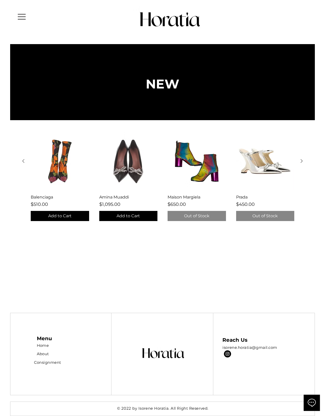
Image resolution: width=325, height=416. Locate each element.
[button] (22, 17)
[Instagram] (227, 353)
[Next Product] (302, 161)
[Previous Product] (23, 161)
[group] (162, 176)
